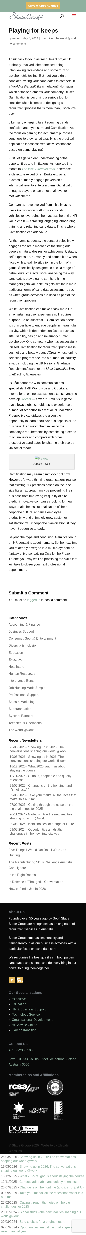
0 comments (18, 43)
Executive (47, 38)
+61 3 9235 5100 (21, 1050)
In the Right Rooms (22, 875)
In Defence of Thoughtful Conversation (36, 882)
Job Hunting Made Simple (27, 688)
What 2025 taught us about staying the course (52, 1176)
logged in (33, 600)
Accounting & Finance (24, 624)
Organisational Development (32, 1019)
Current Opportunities (43, 5)
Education (16, 652)
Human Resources (22, 673)
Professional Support (23, 695)
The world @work (65, 38)
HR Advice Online (24, 1025)
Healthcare (16, 666)
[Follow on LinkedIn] (12, 980)
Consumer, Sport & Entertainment (32, 638)
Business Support (21, 631)
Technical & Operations (25, 723)
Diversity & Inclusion (23, 645)
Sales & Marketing (22, 702)
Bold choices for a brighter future (51, 824)
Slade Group (21, 1145)
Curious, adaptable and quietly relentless (48, 1181)
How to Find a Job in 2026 (27, 889)
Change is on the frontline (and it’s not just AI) (52, 1187)
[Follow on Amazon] (20, 980)
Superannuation (20, 709)
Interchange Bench (22, 680)
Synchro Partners (21, 716)
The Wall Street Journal (38, 169)
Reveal (26, 399)
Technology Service (26, 1014)
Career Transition (24, 1030)
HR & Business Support (29, 1009)
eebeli (16, 38)
